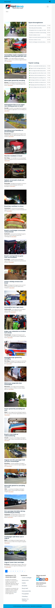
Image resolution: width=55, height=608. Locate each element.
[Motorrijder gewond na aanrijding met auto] (15, 476)
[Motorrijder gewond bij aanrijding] (15, 71)
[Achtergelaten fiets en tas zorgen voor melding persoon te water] (15, 95)
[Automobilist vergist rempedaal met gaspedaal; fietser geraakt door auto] (15, 45)
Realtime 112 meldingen (25, 599)
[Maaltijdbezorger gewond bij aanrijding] (15, 348)
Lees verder (9, 61)
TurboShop (25, 596)
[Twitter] (37, 580)
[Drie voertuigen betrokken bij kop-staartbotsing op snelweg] (15, 501)
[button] (6, 29)
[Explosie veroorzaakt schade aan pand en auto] (15, 170)
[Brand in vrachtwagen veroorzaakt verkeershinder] (15, 221)
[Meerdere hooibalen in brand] (15, 146)
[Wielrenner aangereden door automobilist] (15, 374)
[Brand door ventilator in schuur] (15, 197)
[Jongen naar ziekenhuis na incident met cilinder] (15, 322)
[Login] (50, 1)
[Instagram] (43, 580)
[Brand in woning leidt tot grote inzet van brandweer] (15, 246)
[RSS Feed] (46, 580)
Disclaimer (24, 585)
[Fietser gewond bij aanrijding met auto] (15, 399)
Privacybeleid (25, 593)
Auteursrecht (25, 580)
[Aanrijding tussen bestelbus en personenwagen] (15, 121)
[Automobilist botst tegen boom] (15, 298)
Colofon (24, 583)
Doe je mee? (25, 588)
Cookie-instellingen (26, 577)
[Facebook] (40, 580)
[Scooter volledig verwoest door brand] (15, 272)
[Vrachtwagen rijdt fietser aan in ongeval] (15, 527)
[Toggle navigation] (48, 6)
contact (14, 592)
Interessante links (26, 591)
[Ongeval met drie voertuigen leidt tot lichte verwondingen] (15, 450)
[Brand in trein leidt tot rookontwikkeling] (15, 425)
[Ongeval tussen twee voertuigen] (15, 553)
